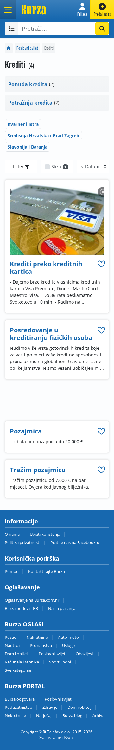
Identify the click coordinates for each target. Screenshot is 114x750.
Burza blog (72, 715)
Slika (56, 166)
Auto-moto (68, 637)
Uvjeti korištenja (45, 534)
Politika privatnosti (22, 542)
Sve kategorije (18, 670)
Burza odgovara (20, 699)
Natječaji (44, 715)
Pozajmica (26, 431)
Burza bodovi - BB (21, 608)
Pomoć (11, 571)
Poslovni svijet (27, 48)
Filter (19, 166)
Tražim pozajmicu (38, 469)
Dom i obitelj (16, 654)
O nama (12, 534)
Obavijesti (85, 654)
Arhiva (98, 715)
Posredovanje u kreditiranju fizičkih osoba (51, 334)
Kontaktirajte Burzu (46, 571)
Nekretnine (37, 637)
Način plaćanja (61, 608)
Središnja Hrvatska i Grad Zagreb (43, 135)
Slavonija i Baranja (28, 147)
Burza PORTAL (25, 686)
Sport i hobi (60, 662)
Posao (10, 637)
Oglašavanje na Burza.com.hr (32, 600)
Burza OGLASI (24, 624)
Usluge (68, 645)
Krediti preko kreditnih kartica (46, 268)
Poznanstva (41, 645)
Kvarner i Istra (23, 124)
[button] (82, 9)
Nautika (12, 645)
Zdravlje (49, 707)
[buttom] (101, 264)
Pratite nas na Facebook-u (74, 542)
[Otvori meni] (8, 9)
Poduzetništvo (18, 707)
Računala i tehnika (22, 662)
